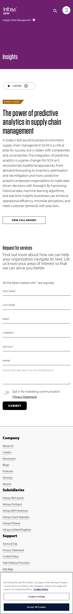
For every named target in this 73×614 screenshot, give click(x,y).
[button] (55, 11)
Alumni (7, 484)
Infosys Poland (11, 523)
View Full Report (24, 220)
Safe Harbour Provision (16, 562)
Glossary (8, 477)
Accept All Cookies (36, 606)
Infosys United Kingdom (17, 529)
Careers (7, 452)
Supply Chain (11, 101)
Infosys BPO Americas (15, 510)
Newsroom (9, 458)
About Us (8, 446)
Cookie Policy (11, 556)
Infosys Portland (12, 504)
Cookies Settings (36, 596)
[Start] (9, 86)
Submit (14, 406)
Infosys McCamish (13, 498)
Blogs (6, 464)
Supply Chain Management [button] (17, 20)
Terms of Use (10, 543)
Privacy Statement (25, 397)
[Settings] (26, 86)
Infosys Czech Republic (16, 517)
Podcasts (8, 471)
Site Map (8, 569)
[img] (10, 10)
